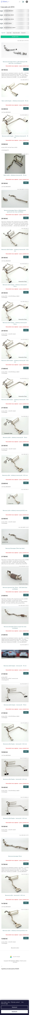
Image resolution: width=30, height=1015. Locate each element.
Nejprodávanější (16, 32)
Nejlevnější (9, 32)
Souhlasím (14, 1011)
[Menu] (26, 1)
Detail (25, 69)
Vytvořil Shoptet (16, 956)
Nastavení (14, 1007)
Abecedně (23, 32)
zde (7, 1003)
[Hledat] (19, 1)
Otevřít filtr (15, 36)
